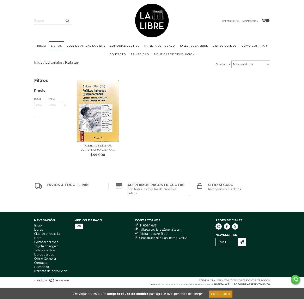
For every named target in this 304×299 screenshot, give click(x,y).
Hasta (51, 99)
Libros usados (225, 45)
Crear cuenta (230, 21)
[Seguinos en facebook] (227, 226)
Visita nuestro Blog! (154, 234)
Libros (56, 45)
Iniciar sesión (250, 21)
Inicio (41, 45)
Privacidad (140, 54)
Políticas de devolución (174, 54)
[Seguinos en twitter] (235, 226)
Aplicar (65, 105)
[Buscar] (67, 20)
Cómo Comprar (254, 45)
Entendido (220, 293)
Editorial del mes (124, 45)
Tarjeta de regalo (159, 45)
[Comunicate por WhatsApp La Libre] (295, 279)
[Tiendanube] (52, 281)
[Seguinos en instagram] (218, 226)
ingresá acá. (222, 284)
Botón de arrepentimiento (252, 284)
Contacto (117, 54)
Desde (38, 99)
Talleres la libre (194, 45)
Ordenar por (223, 64)
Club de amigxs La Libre (86, 45)
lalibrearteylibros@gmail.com (160, 229)
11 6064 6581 (149, 225)
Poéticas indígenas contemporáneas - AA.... (97, 147)
